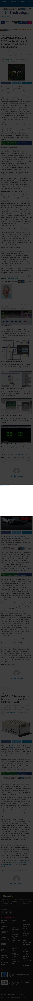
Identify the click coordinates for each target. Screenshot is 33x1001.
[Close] (31, 486)
